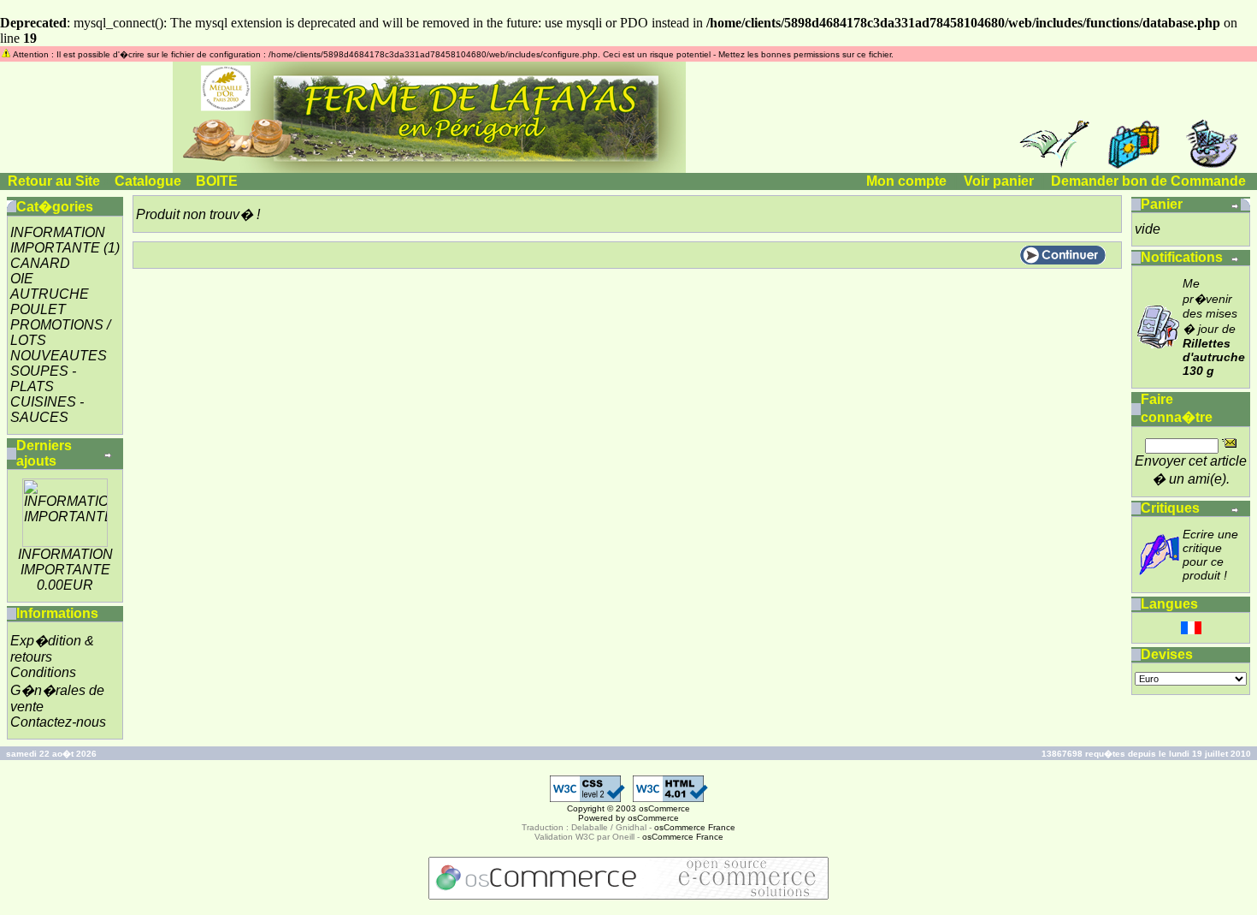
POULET (38, 309)
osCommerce (664, 808)
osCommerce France (694, 827)
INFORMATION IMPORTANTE (57, 240)
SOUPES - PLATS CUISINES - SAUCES (47, 394)
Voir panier (999, 181)
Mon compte (906, 181)
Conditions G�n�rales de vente (57, 689)
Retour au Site (54, 181)
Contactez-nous (58, 722)
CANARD (40, 263)
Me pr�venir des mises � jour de (1214, 326)
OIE (21, 278)
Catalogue (148, 181)
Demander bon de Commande (1148, 181)
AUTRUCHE (49, 294)
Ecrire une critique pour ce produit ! (1210, 554)
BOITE (217, 181)
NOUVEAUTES (58, 355)
